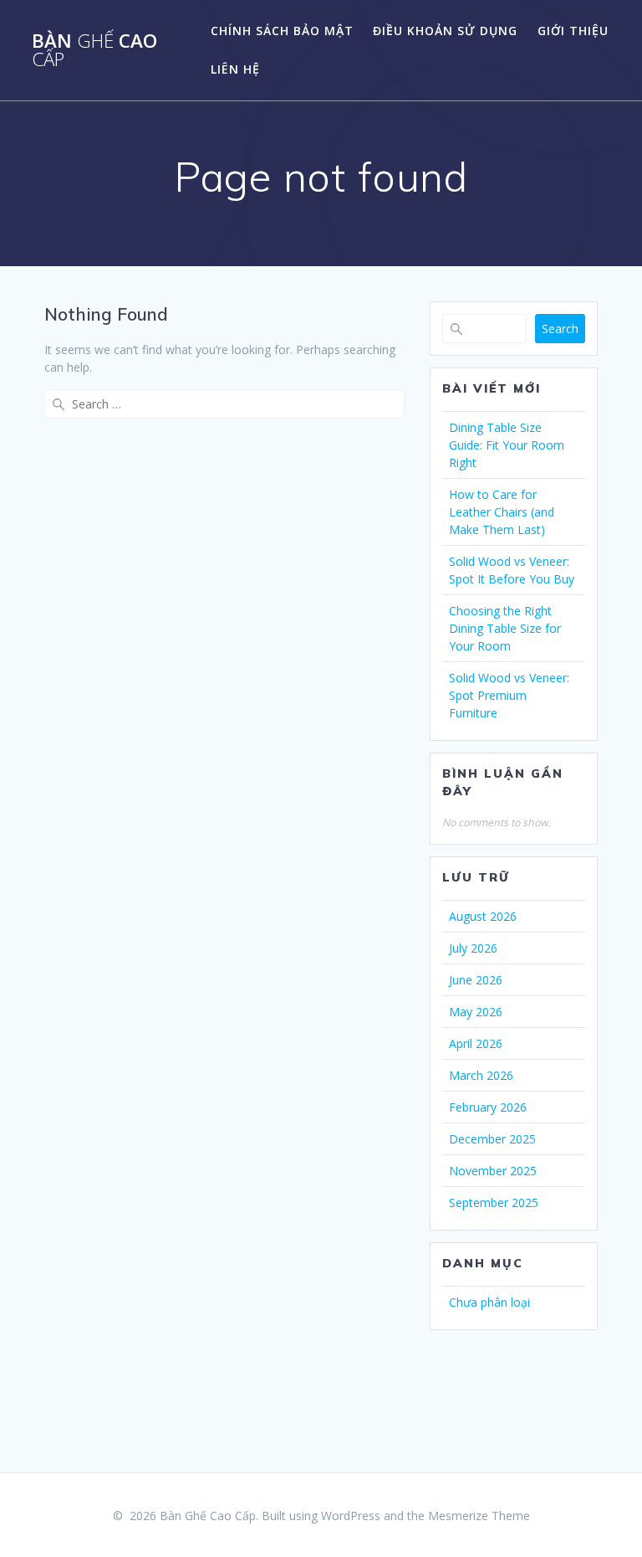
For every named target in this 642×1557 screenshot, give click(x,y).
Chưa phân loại (489, 1302)
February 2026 (488, 1107)
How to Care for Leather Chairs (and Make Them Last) (501, 511)
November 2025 (493, 1171)
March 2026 (481, 1075)
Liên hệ (235, 69)
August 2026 (483, 916)
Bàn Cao (94, 50)
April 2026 (475, 1043)
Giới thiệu (573, 31)
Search (560, 329)
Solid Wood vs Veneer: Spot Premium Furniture (509, 695)
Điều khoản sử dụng (445, 31)
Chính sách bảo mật (282, 31)
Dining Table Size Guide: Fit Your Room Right (506, 444)
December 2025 (492, 1139)
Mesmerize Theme (479, 1516)
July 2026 (473, 948)
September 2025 (493, 1202)
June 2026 (475, 980)
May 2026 (475, 1012)
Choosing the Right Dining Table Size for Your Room (505, 628)
